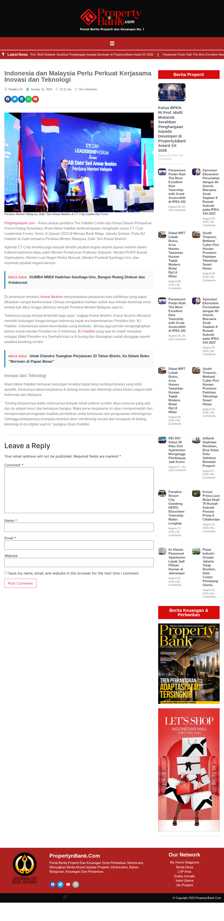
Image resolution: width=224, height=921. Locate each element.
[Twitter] (60, 884)
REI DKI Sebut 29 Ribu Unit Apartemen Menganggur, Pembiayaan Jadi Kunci (178, 450)
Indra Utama (184, 880)
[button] (112, 43)
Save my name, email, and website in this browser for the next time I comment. (73, 573)
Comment (13, 465)
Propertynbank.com (19, 223)
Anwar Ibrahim (51, 297)
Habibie (89, 331)
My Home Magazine (184, 862)
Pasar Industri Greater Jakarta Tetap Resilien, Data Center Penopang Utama (210, 567)
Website (11, 555)
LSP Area (184, 871)
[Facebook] (52, 884)
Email (10, 538)
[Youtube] (68, 884)
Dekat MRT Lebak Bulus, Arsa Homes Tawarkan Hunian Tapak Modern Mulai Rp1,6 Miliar (176, 254)
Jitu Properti (184, 885)
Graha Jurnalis (184, 876)
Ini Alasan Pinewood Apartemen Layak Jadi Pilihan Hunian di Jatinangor (176, 561)
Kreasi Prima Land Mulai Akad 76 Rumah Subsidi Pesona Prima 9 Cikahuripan (212, 505)
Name (10, 520)
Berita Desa (184, 867)
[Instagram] (75, 884)
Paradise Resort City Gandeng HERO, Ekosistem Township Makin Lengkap (176, 507)
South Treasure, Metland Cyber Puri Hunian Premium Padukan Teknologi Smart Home (211, 250)
